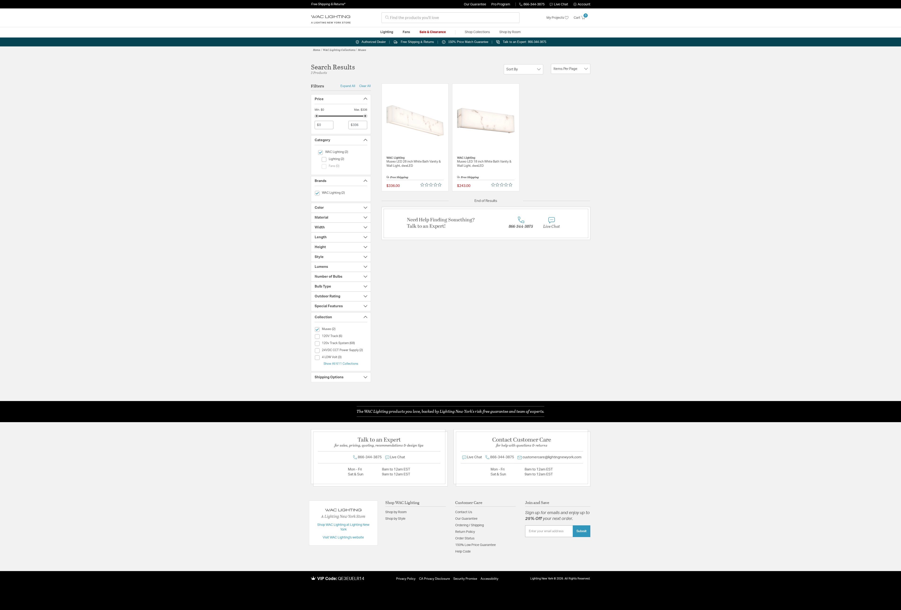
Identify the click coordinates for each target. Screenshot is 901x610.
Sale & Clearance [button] (433, 32)
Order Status (464, 538)
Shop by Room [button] (510, 32)
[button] (581, 4)
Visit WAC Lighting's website (343, 537)
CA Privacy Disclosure (434, 578)
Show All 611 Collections (341, 363)
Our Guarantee (475, 4)
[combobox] (450, 17)
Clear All (365, 86)
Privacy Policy (406, 578)
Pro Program (500, 4)
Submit (581, 531)
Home (316, 50)
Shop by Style (395, 518)
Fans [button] (406, 32)
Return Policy (465, 532)
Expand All (347, 86)
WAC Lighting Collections (339, 50)
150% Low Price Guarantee (475, 545)
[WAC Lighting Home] (331, 17)
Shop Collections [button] (477, 32)
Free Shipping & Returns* (328, 4)
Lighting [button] (386, 32)
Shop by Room (396, 512)
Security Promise (465, 578)
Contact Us (463, 512)
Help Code (463, 551)
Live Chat (561, 4)
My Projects (555, 17)
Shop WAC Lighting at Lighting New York (343, 527)
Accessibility (489, 578)
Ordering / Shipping (469, 525)
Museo (362, 50)
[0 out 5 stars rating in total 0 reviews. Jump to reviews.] (432, 185)
